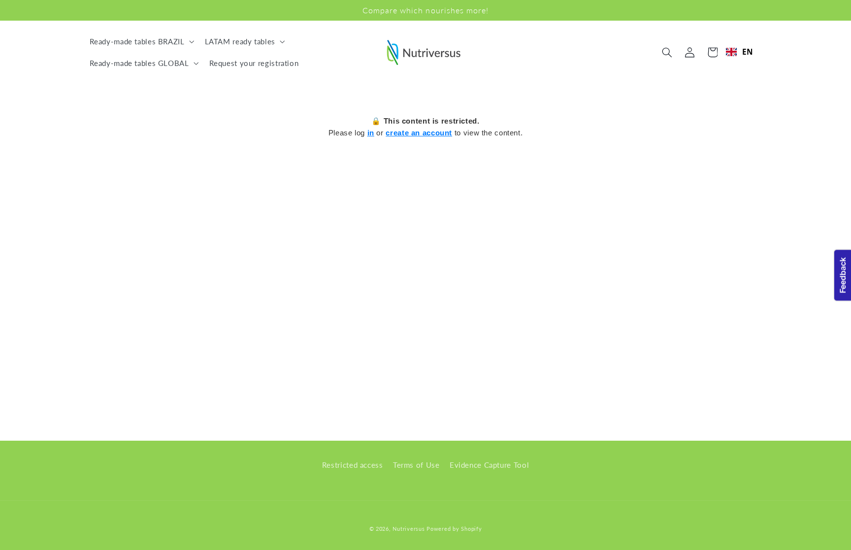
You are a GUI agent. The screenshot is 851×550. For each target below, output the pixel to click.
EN (747, 52)
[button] (140, 41)
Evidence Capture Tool (489, 464)
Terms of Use (416, 464)
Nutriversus (409, 529)
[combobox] (739, 52)
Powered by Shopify (454, 529)
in (370, 133)
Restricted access (352, 464)
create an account (419, 133)
